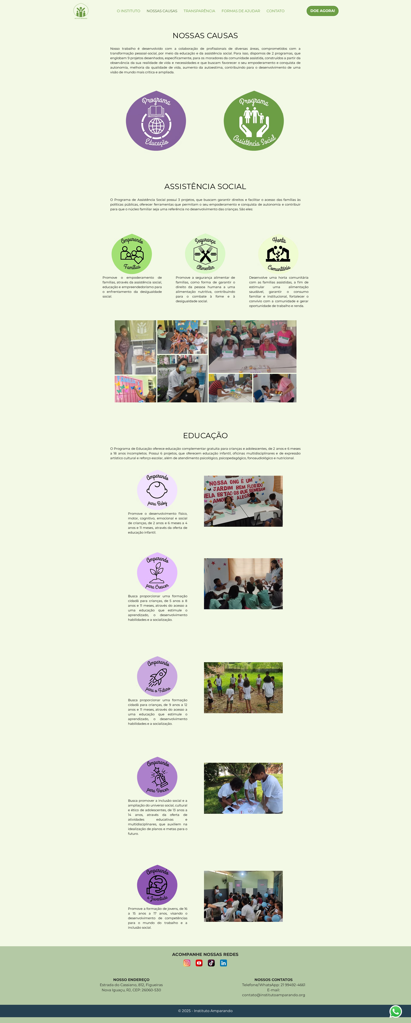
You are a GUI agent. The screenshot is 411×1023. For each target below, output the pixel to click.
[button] (243, 501)
